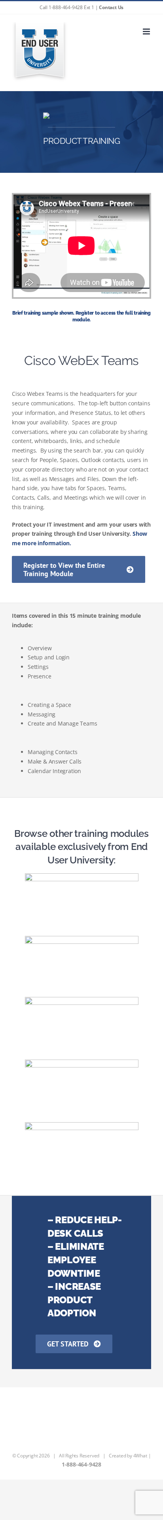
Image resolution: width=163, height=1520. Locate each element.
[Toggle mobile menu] (147, 31)
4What (140, 1455)
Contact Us (111, 7)
